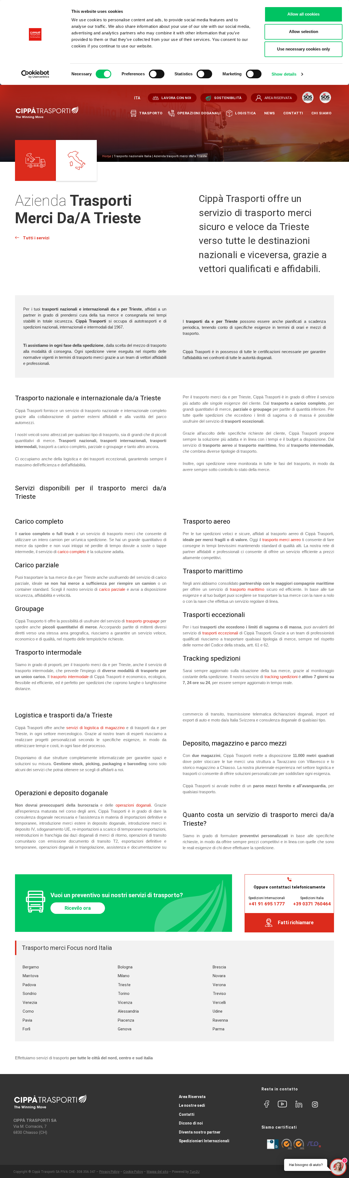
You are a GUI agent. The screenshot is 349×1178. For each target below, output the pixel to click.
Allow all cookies (303, 14)
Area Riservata (192, 1097)
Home (106, 156)
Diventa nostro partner (200, 1132)
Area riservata (278, 98)
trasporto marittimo (247, 589)
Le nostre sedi (192, 1105)
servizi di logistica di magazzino (95, 727)
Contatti (293, 113)
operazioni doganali (133, 805)
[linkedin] (299, 1104)
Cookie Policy (133, 1172)
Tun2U (194, 1172)
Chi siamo (321, 113)
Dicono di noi (191, 1123)
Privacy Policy (109, 1172)
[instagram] (315, 1103)
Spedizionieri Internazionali (204, 1141)
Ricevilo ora (78, 908)
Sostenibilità (228, 98)
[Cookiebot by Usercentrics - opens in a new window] (35, 74)
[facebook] (266, 1104)
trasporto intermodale (70, 676)
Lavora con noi (176, 98)
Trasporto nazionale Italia (132, 156)
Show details (284, 74)
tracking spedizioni (280, 676)
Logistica (245, 113)
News (269, 113)
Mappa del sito (157, 1172)
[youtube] (282, 1104)
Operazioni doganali (199, 113)
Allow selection (303, 31)
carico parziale (112, 589)
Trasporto (151, 113)
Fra (136, 98)
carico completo (72, 551)
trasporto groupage (143, 621)
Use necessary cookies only (303, 49)
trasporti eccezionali (220, 633)
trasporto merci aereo (281, 539)
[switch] (156, 74)
